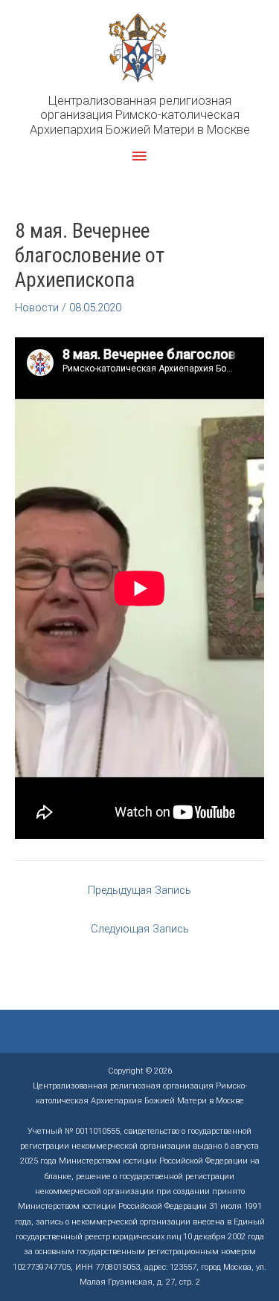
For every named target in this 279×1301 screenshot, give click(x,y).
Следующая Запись (140, 928)
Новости (37, 307)
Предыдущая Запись (139, 890)
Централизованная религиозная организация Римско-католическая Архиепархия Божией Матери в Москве (140, 115)
